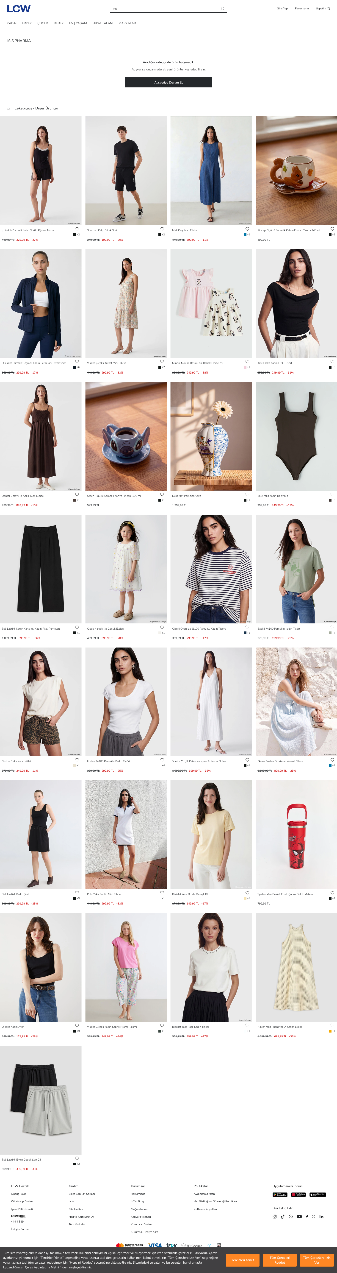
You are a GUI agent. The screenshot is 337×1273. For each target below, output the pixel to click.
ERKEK (27, 23)
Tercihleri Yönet (242, 1260)
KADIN (12, 23)
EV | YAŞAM (78, 23)
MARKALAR (127, 23)
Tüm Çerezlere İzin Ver (317, 1260)
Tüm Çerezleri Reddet (280, 1260)
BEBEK (59, 23)
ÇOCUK (42, 23)
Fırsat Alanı (102, 23)
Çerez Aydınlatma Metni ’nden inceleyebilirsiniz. (58, 1267)
